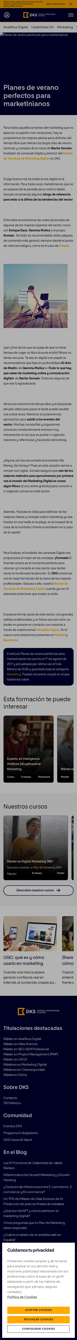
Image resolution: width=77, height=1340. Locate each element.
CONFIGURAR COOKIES (38, 1329)
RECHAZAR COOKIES (38, 1319)
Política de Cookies (22, 1297)
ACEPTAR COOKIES (38, 1310)
